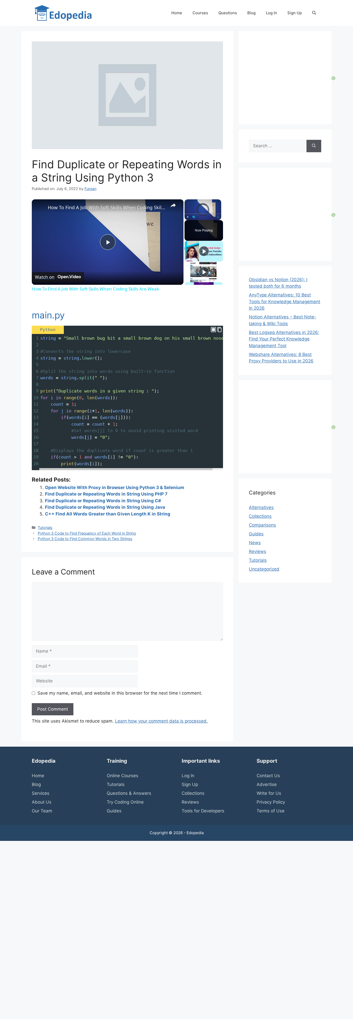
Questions (227, 12)
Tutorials (45, 527)
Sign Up (294, 12)
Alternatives (261, 507)
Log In (271, 12)
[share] (173, 205)
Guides (256, 533)
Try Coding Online (125, 802)
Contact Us (268, 775)
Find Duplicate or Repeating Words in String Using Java (105, 507)
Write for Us (269, 793)
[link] (40, 207)
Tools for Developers (203, 810)
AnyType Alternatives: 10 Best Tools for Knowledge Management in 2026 (284, 301)
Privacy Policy (271, 802)
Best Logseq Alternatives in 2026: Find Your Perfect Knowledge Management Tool (284, 339)
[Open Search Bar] (314, 13)
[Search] (313, 146)
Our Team (42, 810)
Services (40, 793)
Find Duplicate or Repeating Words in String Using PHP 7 (106, 494)
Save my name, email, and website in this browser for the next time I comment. (119, 693)
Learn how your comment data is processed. (161, 721)
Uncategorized (264, 569)
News (255, 542)
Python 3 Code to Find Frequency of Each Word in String (87, 533)
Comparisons (262, 525)
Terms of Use (271, 810)
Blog (251, 12)
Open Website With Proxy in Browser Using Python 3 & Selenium (114, 487)
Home (176, 12)
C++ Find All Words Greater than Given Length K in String (107, 513)
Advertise (267, 784)
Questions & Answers (129, 793)
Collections (260, 516)
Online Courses (122, 775)
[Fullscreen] (218, 217)
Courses (200, 12)
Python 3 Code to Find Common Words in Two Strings (85, 538)
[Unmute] (194, 217)
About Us (41, 802)
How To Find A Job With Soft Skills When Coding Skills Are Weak (107, 207)
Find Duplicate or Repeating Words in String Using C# (103, 500)
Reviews (257, 551)
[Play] (188, 217)
